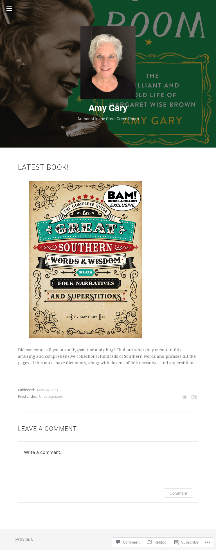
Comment (178, 493)
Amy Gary (108, 108)
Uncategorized (51, 396)
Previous (24, 539)
